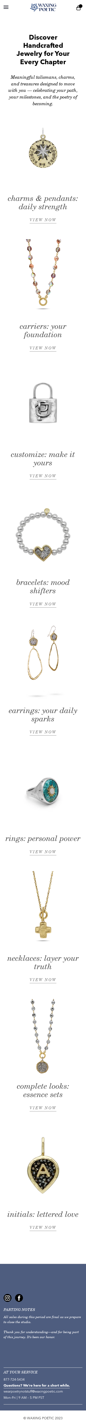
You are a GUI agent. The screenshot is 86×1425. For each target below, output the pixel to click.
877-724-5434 (14, 1380)
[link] (7, 1298)
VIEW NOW (43, 220)
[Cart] (79, 7)
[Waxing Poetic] (43, 7)
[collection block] (43, 150)
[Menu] (13, 7)
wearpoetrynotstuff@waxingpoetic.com (33, 1391)
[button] (6, 7)
